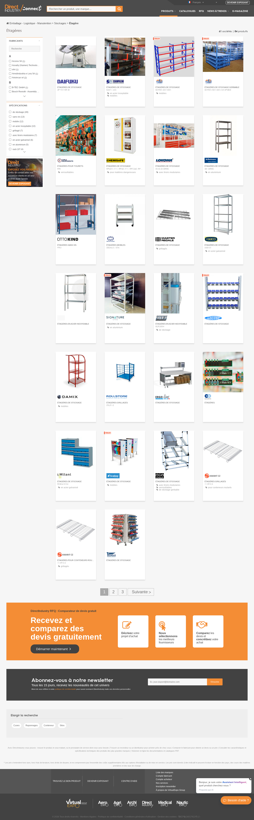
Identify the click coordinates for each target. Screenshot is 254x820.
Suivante (141, 591)
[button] (24, 40)
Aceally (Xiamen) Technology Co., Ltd (26, 65)
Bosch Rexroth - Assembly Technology (26, 91)
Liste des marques (164, 772)
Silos (62, 725)
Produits (167, 10)
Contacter (75, 42)
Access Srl (18, 61)
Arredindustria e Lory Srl (25, 73)
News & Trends (217, 10)
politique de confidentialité (65, 689)
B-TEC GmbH (20, 87)
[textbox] (81, 9)
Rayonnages (32, 725)
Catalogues (187, 10)
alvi (15, 69)
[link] (223, 785)
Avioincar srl (19, 77)
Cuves (16, 725)
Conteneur (49, 725)
